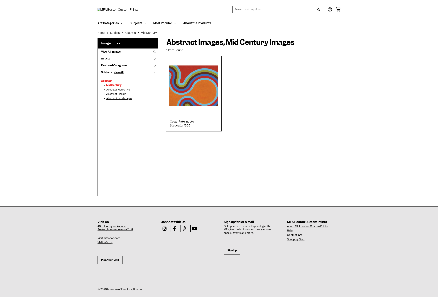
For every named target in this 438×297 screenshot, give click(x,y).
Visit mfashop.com (109, 238)
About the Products (197, 23)
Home (101, 33)
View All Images (111, 51)
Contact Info (294, 235)
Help (290, 230)
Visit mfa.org (105, 242)
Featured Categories (114, 65)
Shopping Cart (296, 239)
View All (119, 72)
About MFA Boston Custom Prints (307, 226)
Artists (105, 58)
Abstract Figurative (118, 89)
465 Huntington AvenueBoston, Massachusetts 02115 (115, 228)
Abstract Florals (116, 94)
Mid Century (114, 85)
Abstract (106, 81)
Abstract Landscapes (119, 98)
